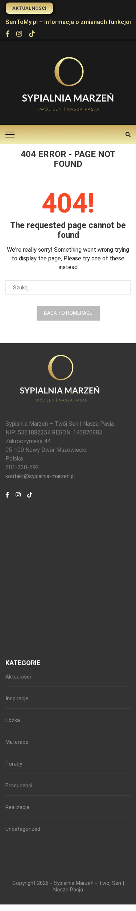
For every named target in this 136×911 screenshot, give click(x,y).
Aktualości (18, 676)
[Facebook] (7, 34)
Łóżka (12, 720)
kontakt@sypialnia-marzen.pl (40, 476)
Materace (16, 742)
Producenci (18, 785)
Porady (13, 763)
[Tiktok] (32, 34)
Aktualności (29, 8)
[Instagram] (19, 34)
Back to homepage (68, 313)
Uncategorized (22, 829)
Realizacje (17, 807)
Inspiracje (16, 698)
